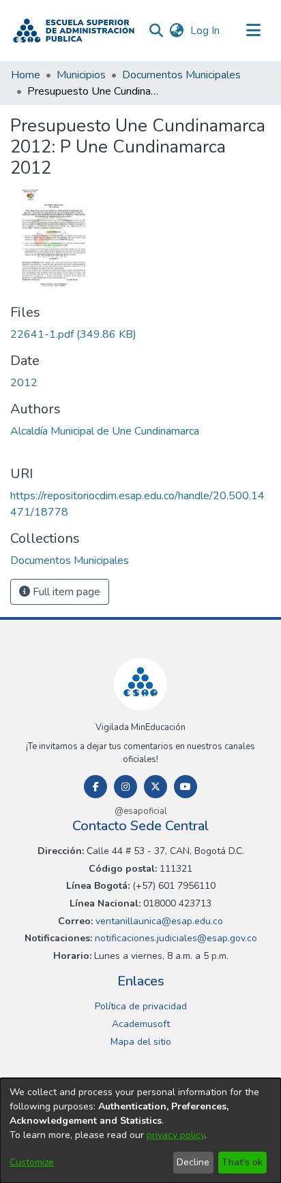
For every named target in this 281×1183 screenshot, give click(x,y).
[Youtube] (185, 786)
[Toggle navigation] (254, 31)
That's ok (242, 1162)
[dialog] (140, 1130)
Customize (32, 1162)
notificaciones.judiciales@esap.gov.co (174, 938)
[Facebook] (95, 786)
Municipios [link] (81, 74)
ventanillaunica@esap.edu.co (158, 921)
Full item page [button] (65, 591)
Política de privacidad (141, 1006)
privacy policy (176, 1135)
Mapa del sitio (140, 1041)
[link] (73, 334)
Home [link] (25, 74)
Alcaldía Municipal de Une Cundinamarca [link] (104, 431)
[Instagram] (125, 786)
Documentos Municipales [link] (181, 74)
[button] (73, 31)
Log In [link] (205, 30)
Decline (193, 1162)
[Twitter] (155, 786)
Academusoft (141, 1024)
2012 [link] (24, 382)
